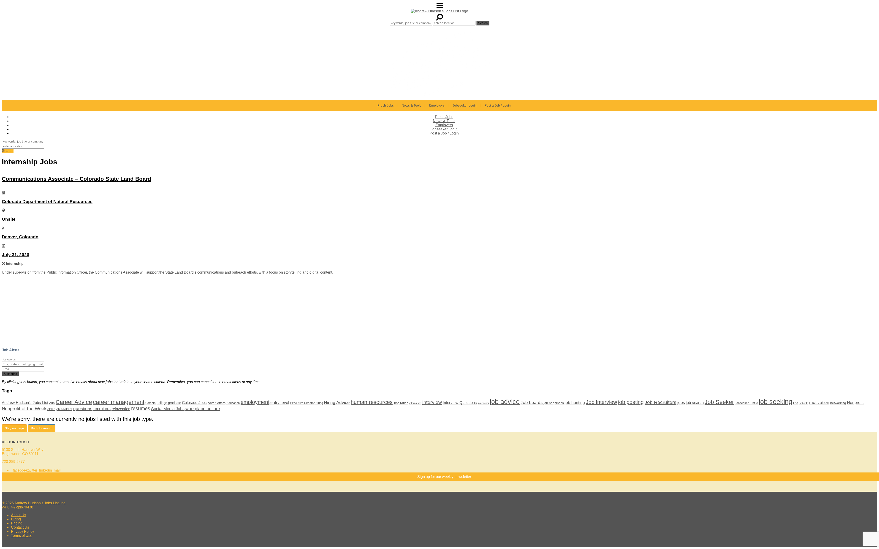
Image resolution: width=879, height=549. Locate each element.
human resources (372, 402)
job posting (631, 402)
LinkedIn (803, 403)
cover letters (216, 403)
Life (795, 403)
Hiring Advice (337, 402)
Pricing (16, 523)
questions (82, 408)
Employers (437, 105)
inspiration (400, 403)
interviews (483, 403)
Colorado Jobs (194, 402)
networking (838, 403)
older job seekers (59, 409)
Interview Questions (460, 402)
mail (56, 470)
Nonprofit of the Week (24, 408)
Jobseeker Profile (746, 403)
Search (8, 151)
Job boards (532, 402)
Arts (52, 403)
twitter (32, 470)
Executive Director (302, 403)
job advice (505, 401)
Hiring (319, 403)
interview (432, 402)
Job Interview (601, 402)
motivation (819, 402)
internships (415, 403)
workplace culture (202, 408)
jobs (681, 402)
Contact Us (20, 527)
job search (695, 402)
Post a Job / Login (498, 105)
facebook (19, 470)
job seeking (775, 401)
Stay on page (14, 428)
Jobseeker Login (465, 105)
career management (118, 402)
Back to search (41, 428)
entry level (279, 402)
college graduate (169, 403)
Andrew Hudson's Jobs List (25, 402)
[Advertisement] (139, 311)
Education (233, 403)
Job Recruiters (660, 402)
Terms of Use (21, 536)
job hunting (575, 402)
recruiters (102, 408)
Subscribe (10, 374)
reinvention (120, 408)
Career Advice (74, 402)
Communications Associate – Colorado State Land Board (76, 179)
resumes (140, 408)
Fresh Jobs (385, 105)
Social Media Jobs (167, 408)
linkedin (44, 470)
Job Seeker (719, 402)
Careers (150, 403)
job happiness (554, 403)
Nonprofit (855, 402)
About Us (18, 515)
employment (255, 402)
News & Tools (411, 105)
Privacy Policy (22, 531)
